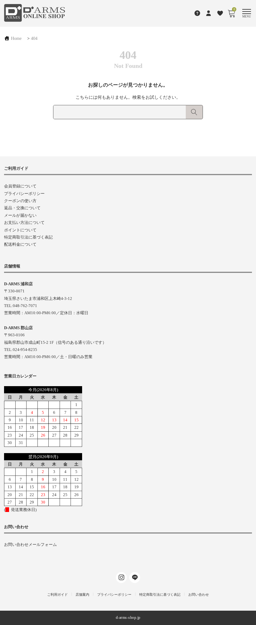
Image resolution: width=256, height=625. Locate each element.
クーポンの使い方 (20, 200)
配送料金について (20, 244)
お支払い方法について (24, 222)
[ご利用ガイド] (197, 13)
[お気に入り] (220, 13)
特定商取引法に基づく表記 (28, 237)
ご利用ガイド (57, 594)
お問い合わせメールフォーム (30, 544)
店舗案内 (82, 594)
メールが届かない (20, 215)
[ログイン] (208, 13)
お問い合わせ (198, 594)
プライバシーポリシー (24, 193)
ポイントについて (20, 230)
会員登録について (20, 186)
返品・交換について (22, 208)
